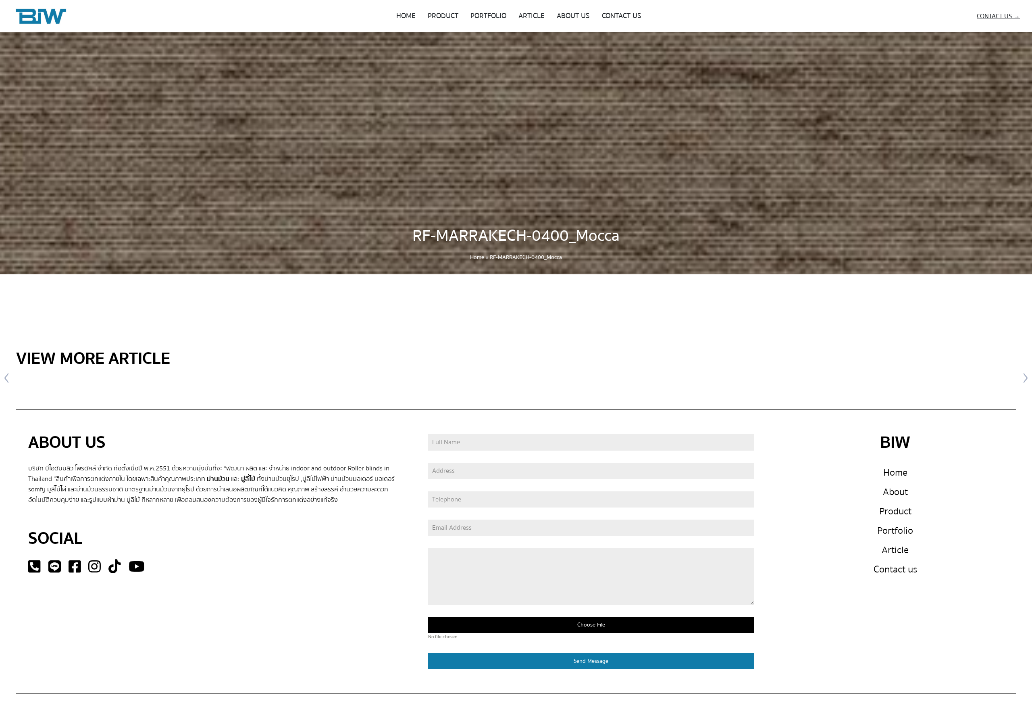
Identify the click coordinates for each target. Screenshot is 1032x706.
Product (895, 511)
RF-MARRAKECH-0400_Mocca (516, 236)
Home (477, 257)
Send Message (591, 661)
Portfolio (895, 530)
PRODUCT (443, 16)
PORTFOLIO (488, 16)
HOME (406, 16)
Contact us (895, 569)
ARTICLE (531, 16)
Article (895, 550)
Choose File (591, 624)
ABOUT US (573, 16)
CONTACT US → (998, 16)
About (895, 492)
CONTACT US (621, 16)
